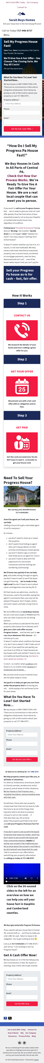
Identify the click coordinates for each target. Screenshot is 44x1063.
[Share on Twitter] (10, 1018)
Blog (34, 1036)
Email (7, 118)
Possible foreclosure (24, 228)
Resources (12, 1036)
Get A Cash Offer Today (15, 2)
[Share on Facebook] (5, 1018)
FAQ (22, 1033)
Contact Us (22, 7)
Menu (6, 35)
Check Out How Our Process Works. (21, 178)
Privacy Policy (24, 1036)
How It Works (13, 1033)
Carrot (36, 1060)
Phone (6, 109)
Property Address (12, 100)
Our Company (32, 2)
